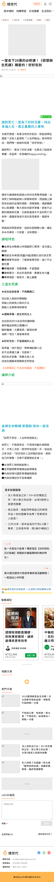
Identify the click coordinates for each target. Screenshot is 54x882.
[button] (50, 3)
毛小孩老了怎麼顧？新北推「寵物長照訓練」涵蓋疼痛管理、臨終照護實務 (36, 766)
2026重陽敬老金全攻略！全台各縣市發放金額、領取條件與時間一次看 (36, 699)
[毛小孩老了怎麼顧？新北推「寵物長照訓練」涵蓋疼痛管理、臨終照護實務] (11, 767)
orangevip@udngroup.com (24, 859)
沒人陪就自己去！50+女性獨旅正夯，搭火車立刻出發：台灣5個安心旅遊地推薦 (37, 749)
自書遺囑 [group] (28, 19)
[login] (45, 3)
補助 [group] (39, 19)
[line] (43, 852)
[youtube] (48, 852)
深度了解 (37, 655)
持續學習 (21, 11)
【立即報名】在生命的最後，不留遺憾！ (24, 368)
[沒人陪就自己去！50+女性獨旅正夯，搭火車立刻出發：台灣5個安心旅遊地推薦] (11, 750)
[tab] (22, 664)
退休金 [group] (17, 19)
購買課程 (37, 4)
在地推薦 (34, 11)
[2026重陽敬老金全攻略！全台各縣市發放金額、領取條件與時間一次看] (11, 701)
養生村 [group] (6, 19)
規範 (4, 823)
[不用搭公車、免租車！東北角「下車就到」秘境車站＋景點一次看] (11, 717)
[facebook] (38, 852)
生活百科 (46, 11)
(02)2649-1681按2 (20, 863)
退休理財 (9, 11)
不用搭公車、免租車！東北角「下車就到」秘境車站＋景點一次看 (36, 716)
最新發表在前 (44, 833)
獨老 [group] (48, 19)
